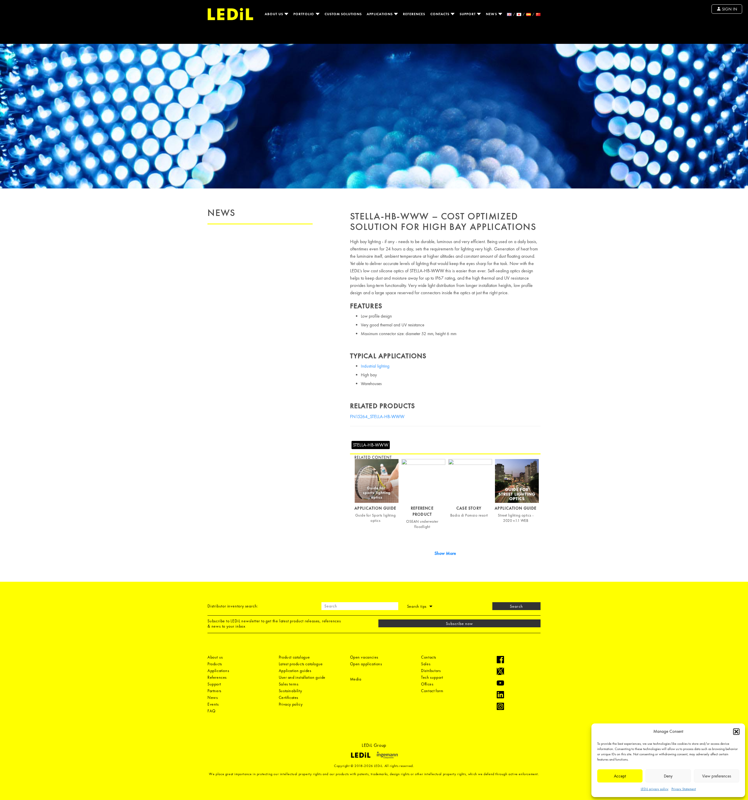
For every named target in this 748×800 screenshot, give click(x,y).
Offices (427, 684)
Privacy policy (290, 704)
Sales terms (289, 684)
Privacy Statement (683, 789)
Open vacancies (364, 657)
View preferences (716, 776)
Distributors (431, 670)
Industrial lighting (375, 366)
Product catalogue (294, 657)
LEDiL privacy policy (655, 789)
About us (274, 14)
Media (355, 679)
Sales (425, 663)
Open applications (366, 663)
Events (213, 704)
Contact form (432, 690)
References (414, 14)
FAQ (211, 711)
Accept (620, 776)
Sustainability (290, 690)
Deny (668, 776)
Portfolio (304, 14)
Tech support (432, 677)
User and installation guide (302, 677)
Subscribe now (459, 623)
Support (468, 14)
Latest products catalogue (301, 663)
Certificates (288, 697)
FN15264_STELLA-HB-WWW (377, 416)
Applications (380, 14)
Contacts (440, 14)
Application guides (295, 670)
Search (516, 606)
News (492, 14)
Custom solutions (343, 14)
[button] (736, 732)
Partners (214, 690)
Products (214, 663)
